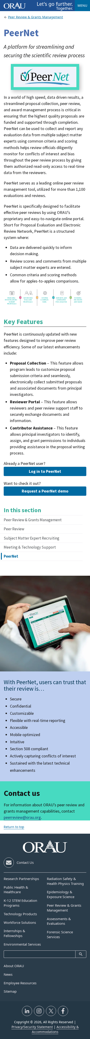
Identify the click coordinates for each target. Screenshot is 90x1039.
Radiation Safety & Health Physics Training (65, 881)
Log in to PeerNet (45, 471)
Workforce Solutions (20, 922)
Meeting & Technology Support (30, 547)
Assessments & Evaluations (59, 921)
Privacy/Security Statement (32, 1027)
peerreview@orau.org (22, 817)
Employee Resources (20, 983)
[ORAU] (45, 846)
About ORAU (14, 965)
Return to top (14, 827)
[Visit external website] (27, 1011)
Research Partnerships (21, 878)
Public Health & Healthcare (16, 889)
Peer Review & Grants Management (33, 519)
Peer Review (14, 528)
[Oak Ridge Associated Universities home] (15, 5)
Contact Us (25, 862)
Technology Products (20, 914)
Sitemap (10, 991)
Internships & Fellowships (14, 933)
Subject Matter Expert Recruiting (31, 538)
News (8, 974)
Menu (82, 5)
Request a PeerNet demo (45, 491)
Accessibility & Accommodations (55, 1029)
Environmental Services (22, 944)
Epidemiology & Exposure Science (60, 894)
